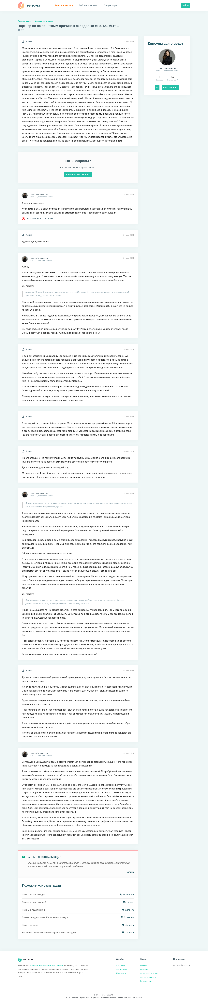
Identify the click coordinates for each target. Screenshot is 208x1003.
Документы (121, 973)
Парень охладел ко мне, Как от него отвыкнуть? (46, 917)
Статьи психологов (148, 977)
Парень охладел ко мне (33, 910)
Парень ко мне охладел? (34, 902)
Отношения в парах (44, 21)
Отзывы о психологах (149, 973)
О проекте (120, 965)
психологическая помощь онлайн (46, 965)
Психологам (121, 969)
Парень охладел (30, 925)
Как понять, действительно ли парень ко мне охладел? (49, 932)
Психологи (145, 969)
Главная (143, 965)
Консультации (24, 21)
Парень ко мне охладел (33, 894)
